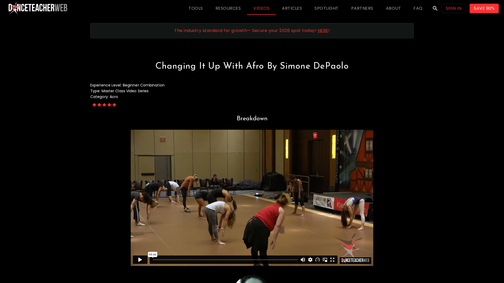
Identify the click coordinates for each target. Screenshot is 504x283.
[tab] (195, 8)
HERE (323, 31)
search (435, 8)
